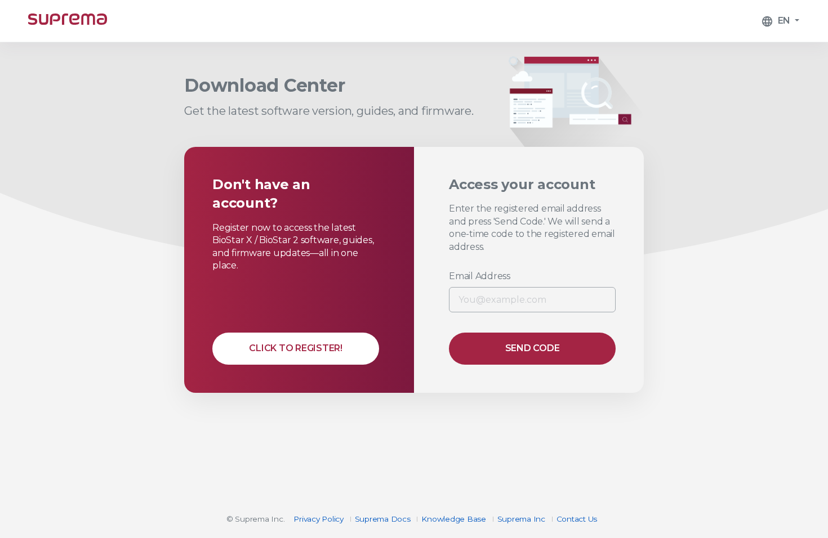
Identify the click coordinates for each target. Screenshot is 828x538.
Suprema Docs (383, 518)
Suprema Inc (521, 518)
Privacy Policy (318, 518)
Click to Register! (295, 348)
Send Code (532, 348)
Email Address (479, 276)
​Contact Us (577, 518)
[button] (780, 21)
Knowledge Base (453, 518)
